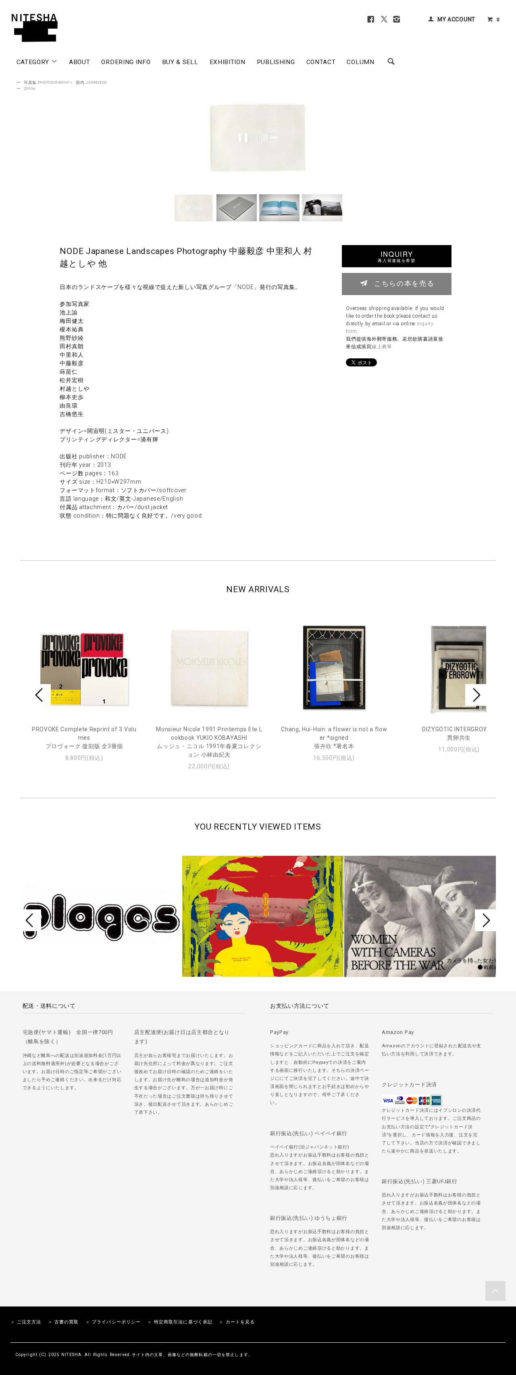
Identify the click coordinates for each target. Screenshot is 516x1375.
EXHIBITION (228, 62)
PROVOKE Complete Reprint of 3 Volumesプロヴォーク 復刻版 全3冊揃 (84, 737)
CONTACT (321, 62)
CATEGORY (34, 62)
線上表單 (382, 346)
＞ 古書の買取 (63, 1322)
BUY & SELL (180, 62)
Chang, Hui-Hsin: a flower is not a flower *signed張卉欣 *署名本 (334, 737)
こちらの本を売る (404, 283)
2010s (30, 88)
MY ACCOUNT (456, 19)
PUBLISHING (276, 62)
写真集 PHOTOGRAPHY (46, 82)
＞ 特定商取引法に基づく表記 (179, 1322)
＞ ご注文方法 (26, 1322)
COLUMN (360, 62)
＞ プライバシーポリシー (113, 1322)
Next (475, 695)
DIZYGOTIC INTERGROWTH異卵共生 (459, 733)
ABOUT (79, 62)
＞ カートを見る (237, 1322)
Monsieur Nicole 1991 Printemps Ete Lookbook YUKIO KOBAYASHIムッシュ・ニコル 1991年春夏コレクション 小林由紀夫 (209, 742)
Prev (40, 695)
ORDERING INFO (125, 62)
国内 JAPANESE (91, 82)
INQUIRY (396, 256)
